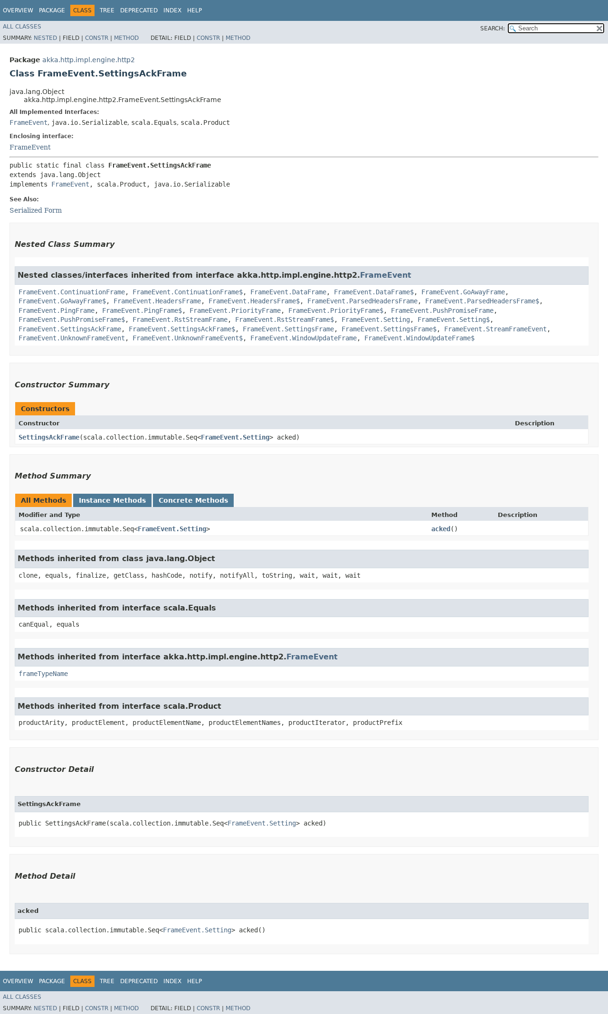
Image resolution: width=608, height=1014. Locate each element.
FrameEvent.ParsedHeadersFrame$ (482, 301)
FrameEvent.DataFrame (288, 292)
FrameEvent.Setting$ (454, 319)
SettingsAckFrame (49, 437)
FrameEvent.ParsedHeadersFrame (362, 301)
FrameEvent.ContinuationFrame (72, 292)
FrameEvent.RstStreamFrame (180, 319)
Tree (107, 10)
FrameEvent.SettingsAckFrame (70, 329)
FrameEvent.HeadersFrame (157, 301)
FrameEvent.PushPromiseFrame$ (72, 319)
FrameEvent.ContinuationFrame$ (188, 292)
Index (172, 10)
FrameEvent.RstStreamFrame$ (284, 319)
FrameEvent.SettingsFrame (288, 329)
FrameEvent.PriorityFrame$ (335, 310)
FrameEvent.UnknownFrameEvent (72, 338)
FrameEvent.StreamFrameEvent (495, 329)
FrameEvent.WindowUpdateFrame (303, 338)
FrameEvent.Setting (376, 319)
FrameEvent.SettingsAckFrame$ (182, 329)
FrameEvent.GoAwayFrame (463, 292)
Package (52, 10)
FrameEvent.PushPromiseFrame (442, 310)
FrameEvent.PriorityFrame (235, 310)
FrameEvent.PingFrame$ (142, 310)
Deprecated (139, 10)
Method (126, 38)
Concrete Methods (193, 500)
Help (194, 10)
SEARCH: (492, 28)
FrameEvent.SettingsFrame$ (389, 329)
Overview (18, 10)
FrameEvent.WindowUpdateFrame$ (419, 338)
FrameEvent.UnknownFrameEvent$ (188, 338)
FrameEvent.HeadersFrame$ (254, 301)
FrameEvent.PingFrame (57, 310)
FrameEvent (29, 122)
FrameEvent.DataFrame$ (374, 292)
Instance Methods (112, 500)
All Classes (22, 26)
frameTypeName (43, 673)
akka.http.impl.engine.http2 (88, 60)
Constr (96, 38)
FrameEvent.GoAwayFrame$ (62, 301)
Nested (45, 38)
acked (440, 529)
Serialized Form (36, 210)
